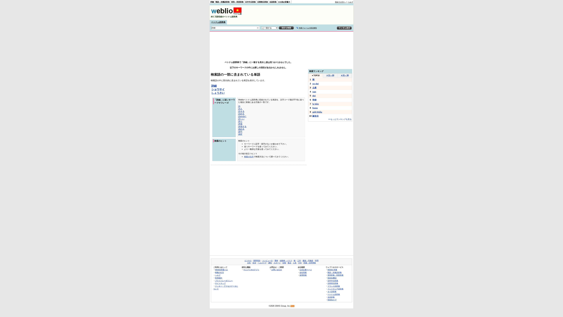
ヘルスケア (262, 263)
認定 (240, 134)
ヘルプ (350, 2)
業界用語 (256, 261)
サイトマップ (220, 283)
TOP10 (315, 75)
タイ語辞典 (332, 291)
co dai (315, 83)
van (314, 92)
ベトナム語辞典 (218, 22)
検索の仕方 (249, 157)
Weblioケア (332, 300)
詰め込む (242, 116)
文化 (249, 263)
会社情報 (303, 272)
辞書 (212, 2)
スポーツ (277, 263)
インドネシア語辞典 (335, 289)
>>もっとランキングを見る (340, 119)
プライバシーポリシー (224, 281)
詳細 (214, 85)
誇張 (240, 124)
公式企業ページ (306, 270)
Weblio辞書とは (221, 270)
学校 (314, 100)
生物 (284, 263)
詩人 (240, 109)
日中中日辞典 (250, 2)
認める (241, 129)
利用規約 (218, 278)
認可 (240, 131)
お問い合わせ (276, 270)
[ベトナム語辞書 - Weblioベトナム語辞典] (226, 14)
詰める (241, 114)
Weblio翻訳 (332, 278)
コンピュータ (267, 261)
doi (314, 96)
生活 (254, 263)
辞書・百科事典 (309, 263)
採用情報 (303, 275)
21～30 (345, 75)
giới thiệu (317, 112)
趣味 (270, 263)
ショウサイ (218, 89)
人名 (294, 263)
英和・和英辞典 (237, 2)
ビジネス (248, 261)
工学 (299, 261)
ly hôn (315, 104)
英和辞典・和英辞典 (335, 275)
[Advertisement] (299, 12)
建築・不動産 (308, 261)
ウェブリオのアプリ (251, 270)
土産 (314, 87)
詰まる (241, 111)
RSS (292, 306)
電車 (276, 261)
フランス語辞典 (334, 286)
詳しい (241, 119)
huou (315, 108)
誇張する (242, 126)
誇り (240, 121)
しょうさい (218, 92)
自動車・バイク (286, 261)
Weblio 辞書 (332, 270)
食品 (289, 263)
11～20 (330, 75)
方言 (300, 263)
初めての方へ (340, 2)
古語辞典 (273, 2)
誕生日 (315, 116)
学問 (316, 261)
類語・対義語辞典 (223, 2)
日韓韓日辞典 (262, 2)
